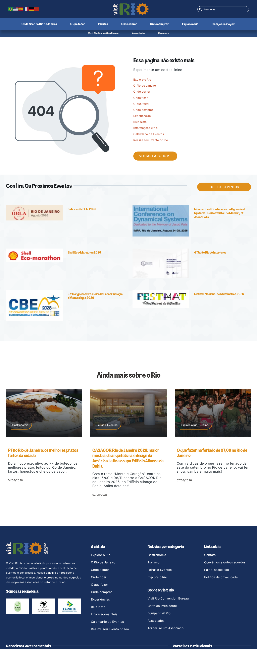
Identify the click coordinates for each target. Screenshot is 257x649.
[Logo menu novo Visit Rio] (131, 5)
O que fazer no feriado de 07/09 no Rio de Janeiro (127, 453)
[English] (15, 9)
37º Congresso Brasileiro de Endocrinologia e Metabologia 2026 (95, 296)
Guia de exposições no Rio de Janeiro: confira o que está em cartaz (209, 453)
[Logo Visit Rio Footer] (27, 544)
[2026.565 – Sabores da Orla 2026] (34, 207)
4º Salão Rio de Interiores (210, 252)
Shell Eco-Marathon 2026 (84, 252)
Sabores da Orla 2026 (82, 209)
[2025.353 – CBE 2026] (34, 292)
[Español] (21, 9)
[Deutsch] (31, 9)
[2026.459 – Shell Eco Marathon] (34, 250)
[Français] (26, 9)
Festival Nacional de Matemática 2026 (219, 294)
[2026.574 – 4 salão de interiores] (161, 250)
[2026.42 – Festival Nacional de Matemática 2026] (161, 292)
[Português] (10, 9)
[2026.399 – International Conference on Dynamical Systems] (161, 207)
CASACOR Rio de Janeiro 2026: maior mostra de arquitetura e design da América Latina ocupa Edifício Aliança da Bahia (44, 458)
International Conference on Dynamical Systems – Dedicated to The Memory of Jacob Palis (219, 213)
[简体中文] (36, 9)
